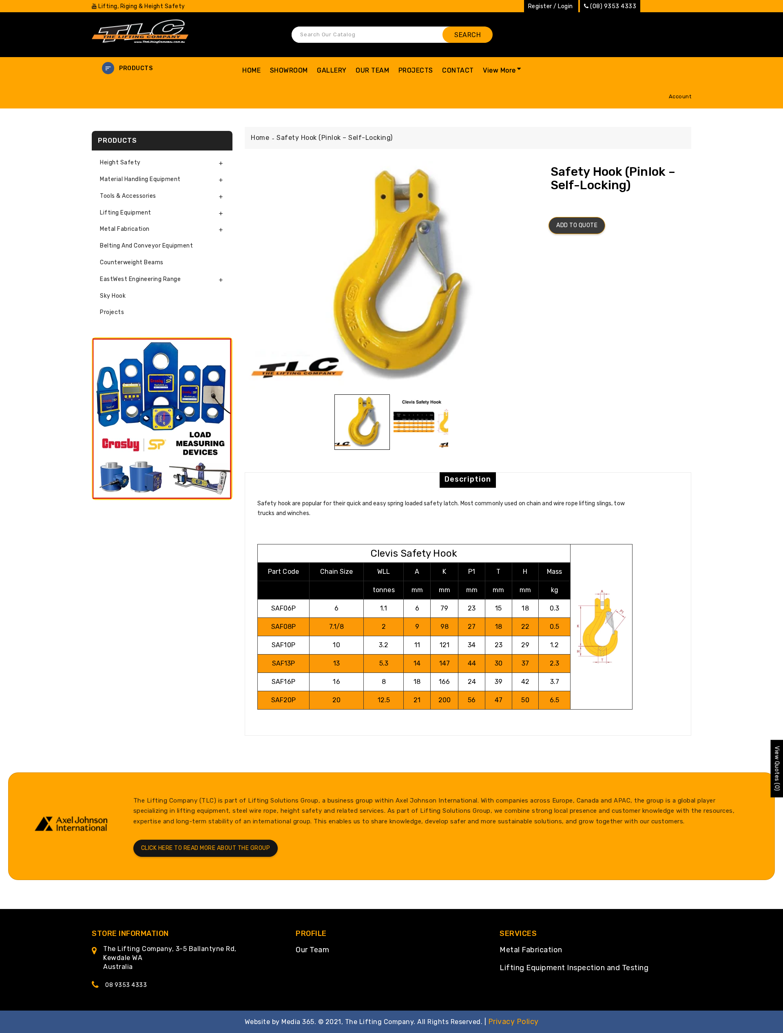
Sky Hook (113, 295)
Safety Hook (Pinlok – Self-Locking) (334, 138)
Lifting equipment (125, 212)
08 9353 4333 (126, 985)
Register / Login (550, 6)
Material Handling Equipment (140, 179)
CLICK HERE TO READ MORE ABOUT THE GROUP (205, 848)
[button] (162, 68)
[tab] (162, 162)
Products (136, 68)
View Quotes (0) (776, 768)
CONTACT (458, 70)
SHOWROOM (289, 70)
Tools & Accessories (128, 195)
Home (260, 138)
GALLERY (332, 70)
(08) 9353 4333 (613, 6)
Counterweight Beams (132, 262)
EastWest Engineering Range (140, 279)
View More (499, 70)
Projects (112, 312)
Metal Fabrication (531, 949)
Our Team (312, 949)
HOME (251, 70)
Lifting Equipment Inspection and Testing (574, 967)
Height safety (120, 162)
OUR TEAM (372, 70)
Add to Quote (576, 225)
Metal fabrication (125, 229)
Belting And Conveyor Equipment (146, 245)
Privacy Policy (513, 1021)
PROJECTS (415, 70)
